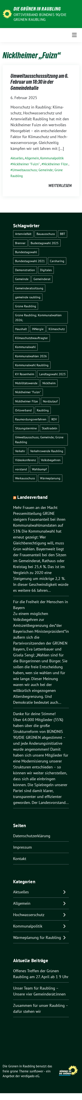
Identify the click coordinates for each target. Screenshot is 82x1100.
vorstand (21, 469)
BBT (62, 234)
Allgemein (32, 158)
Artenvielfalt (23, 234)
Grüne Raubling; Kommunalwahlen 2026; (38, 317)
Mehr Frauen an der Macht (35, 507)
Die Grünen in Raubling (37, 9)
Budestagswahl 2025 (45, 243)
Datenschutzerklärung (31, 835)
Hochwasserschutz (28, 914)
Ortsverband (23, 410)
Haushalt (21, 329)
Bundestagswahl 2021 (30, 261)
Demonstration (25, 270)
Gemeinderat (42, 279)
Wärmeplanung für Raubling (37, 937)
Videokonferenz (25, 460)
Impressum (22, 847)
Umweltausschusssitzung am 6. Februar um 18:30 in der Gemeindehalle (39, 82)
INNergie (38, 329)
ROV (54, 419)
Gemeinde (21, 279)
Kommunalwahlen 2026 (31, 356)
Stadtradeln (49, 428)
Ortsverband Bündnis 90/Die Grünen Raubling (40, 17)
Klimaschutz (57, 329)
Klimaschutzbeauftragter (31, 338)
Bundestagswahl (26, 252)
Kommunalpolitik (52, 158)
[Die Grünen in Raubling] (7, 13)
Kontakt (19, 858)
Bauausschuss (46, 234)
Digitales (46, 270)
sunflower (36, 1071)
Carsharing (57, 261)
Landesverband (32, 497)
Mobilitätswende (26, 383)
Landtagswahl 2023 (52, 374)
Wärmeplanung (50, 478)
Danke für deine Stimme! (34, 713)
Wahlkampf (39, 469)
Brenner (20, 243)
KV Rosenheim (24, 374)
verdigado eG (30, 1076)
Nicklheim (49, 383)
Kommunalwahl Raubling (32, 365)
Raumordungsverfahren (30, 419)
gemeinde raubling (27, 297)
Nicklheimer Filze (55, 164)
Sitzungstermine (26, 428)
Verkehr (20, 451)
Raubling (43, 410)
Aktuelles (16, 158)
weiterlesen (60, 185)
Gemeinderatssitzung (29, 288)
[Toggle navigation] (74, 35)
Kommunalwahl (25, 347)
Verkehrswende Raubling (46, 451)
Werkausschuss (25, 478)
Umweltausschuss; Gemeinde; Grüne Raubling (39, 439)
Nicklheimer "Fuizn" (26, 164)
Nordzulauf (50, 401)
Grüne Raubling (25, 306)
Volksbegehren (51, 460)
